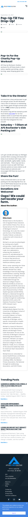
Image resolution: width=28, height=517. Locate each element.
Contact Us (8, 489)
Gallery (7, 484)
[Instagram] (14, 499)
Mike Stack (7, 218)
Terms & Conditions (10, 495)
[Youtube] (19, 499)
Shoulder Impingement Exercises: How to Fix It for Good (12, 405)
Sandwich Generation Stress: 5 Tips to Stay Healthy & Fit (14, 385)
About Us (7, 482)
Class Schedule (9, 476)
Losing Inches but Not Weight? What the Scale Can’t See (13, 428)
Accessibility (8, 491)
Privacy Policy (9, 493)
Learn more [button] (5, 509)
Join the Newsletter (10, 478)
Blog (6, 486)
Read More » (4, 399)
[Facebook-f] (8, 499)
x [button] (26, 503)
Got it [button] (14, 513)
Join (6, 474)
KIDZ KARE (12, 114)
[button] (4, 24)
